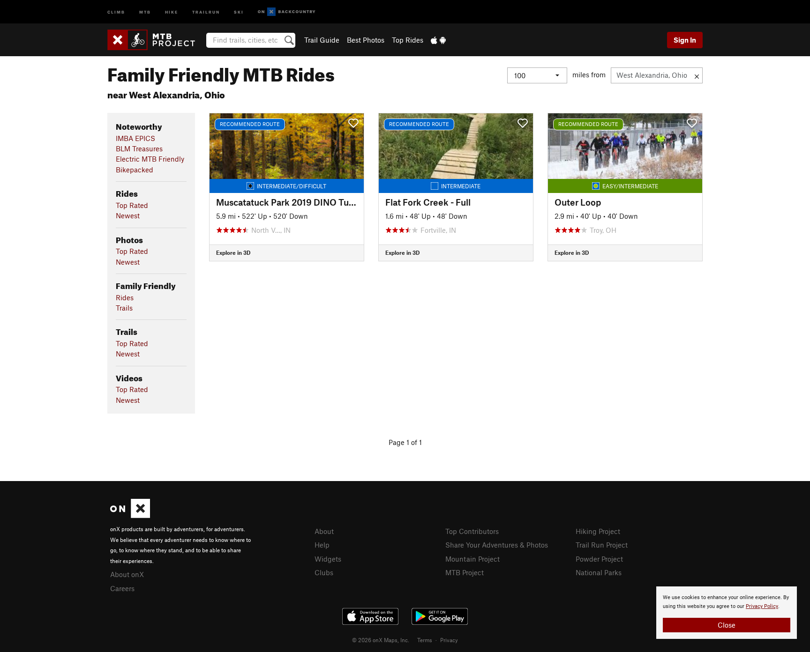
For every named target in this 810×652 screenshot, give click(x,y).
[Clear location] (697, 75)
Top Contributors (472, 531)
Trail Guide (321, 40)
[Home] (155, 40)
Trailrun (206, 11)
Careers (122, 588)
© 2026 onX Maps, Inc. (380, 640)
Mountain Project (472, 559)
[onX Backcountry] (286, 11)
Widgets (328, 559)
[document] (726, 612)
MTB (145, 11)
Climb (116, 11)
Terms (424, 640)
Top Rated (132, 205)
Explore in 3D (233, 252)
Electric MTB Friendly (150, 159)
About (324, 531)
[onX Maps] (130, 515)
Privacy (449, 640)
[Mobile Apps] (438, 40)
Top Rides (407, 40)
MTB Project (464, 572)
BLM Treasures (139, 148)
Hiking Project (598, 531)
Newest (128, 215)
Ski (239, 11)
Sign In (685, 40)
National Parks (599, 572)
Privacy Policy (762, 606)
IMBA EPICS (135, 138)
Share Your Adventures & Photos (496, 545)
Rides (125, 297)
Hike (171, 11)
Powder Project (599, 559)
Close (726, 625)
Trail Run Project (602, 545)
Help (322, 545)
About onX (127, 574)
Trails (124, 308)
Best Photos (365, 40)
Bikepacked (134, 169)
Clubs (324, 572)
